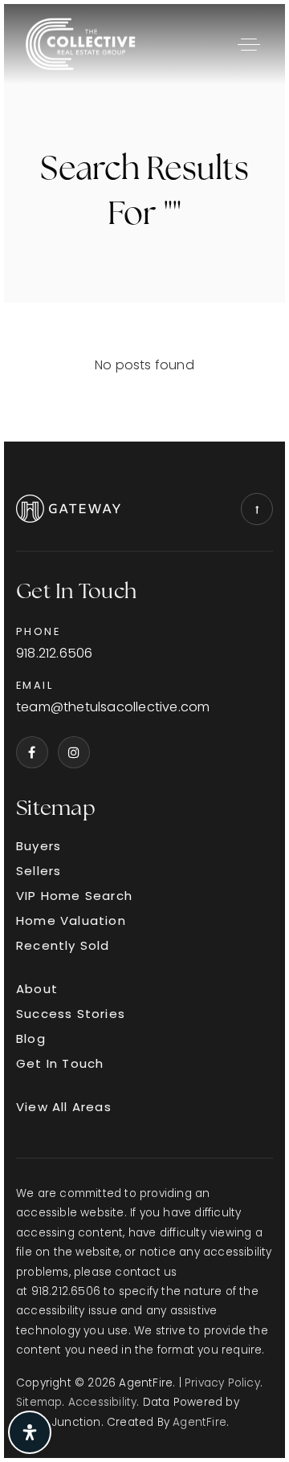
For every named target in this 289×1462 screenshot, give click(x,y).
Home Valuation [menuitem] (71, 920)
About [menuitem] (37, 988)
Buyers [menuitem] (38, 845)
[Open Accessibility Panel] (29, 1432)
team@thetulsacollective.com (113, 708)
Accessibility (102, 1402)
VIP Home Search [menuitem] (74, 895)
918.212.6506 (54, 654)
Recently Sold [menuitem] (63, 945)
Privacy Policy (222, 1383)
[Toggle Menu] (249, 44)
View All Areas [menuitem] (64, 1106)
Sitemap (39, 1402)
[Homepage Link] (80, 43)
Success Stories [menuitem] (70, 1013)
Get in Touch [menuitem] (60, 1063)
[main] (144, 223)
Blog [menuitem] (31, 1038)
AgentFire (199, 1422)
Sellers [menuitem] (38, 870)
